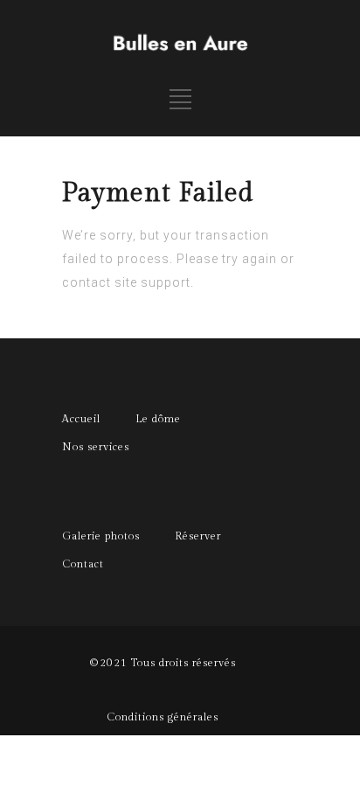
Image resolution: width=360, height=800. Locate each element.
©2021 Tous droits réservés (162, 663)
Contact (83, 564)
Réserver (198, 536)
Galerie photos (101, 536)
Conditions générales (162, 717)
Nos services (95, 447)
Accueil (81, 419)
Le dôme (158, 419)
